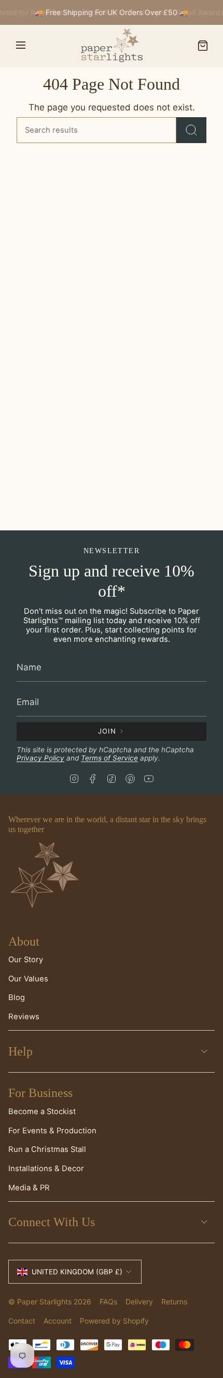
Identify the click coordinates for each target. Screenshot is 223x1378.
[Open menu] (20, 46)
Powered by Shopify (114, 1320)
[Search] (191, 130)
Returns (174, 1301)
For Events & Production (52, 1130)
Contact (21, 1320)
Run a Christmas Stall (47, 1149)
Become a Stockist (42, 1111)
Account (58, 1320)
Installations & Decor (46, 1168)
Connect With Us (51, 1222)
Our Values (28, 978)
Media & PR (29, 1187)
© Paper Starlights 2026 (49, 1301)
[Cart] (203, 45)
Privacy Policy (40, 758)
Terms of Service (109, 758)
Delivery (139, 1301)
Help (20, 1051)
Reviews (23, 1016)
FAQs (108, 1301)
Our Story (25, 959)
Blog (16, 997)
